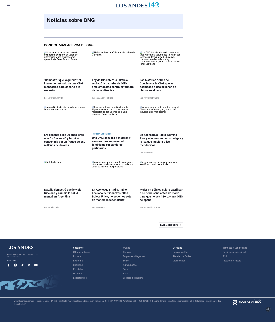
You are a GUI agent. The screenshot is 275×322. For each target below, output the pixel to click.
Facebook (8, 265)
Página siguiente (169, 225)
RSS (225, 256)
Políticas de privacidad (234, 252)
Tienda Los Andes (182, 256)
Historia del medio (232, 260)
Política (77, 256)
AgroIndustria (130, 265)
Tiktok (22, 265)
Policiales (78, 269)
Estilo (126, 260)
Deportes (77, 273)
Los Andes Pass (181, 252)
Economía (78, 260)
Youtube (36, 265)
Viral (125, 273)
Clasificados (179, 260)
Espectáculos (80, 277)
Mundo (126, 247)
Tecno (126, 269)
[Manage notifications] (268, 309)
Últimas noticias (81, 252)
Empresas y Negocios (134, 256)
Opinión (127, 252)
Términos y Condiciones (235, 247)
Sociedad (78, 265)
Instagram (15, 265)
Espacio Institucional (133, 277)
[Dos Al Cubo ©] (247, 304)
